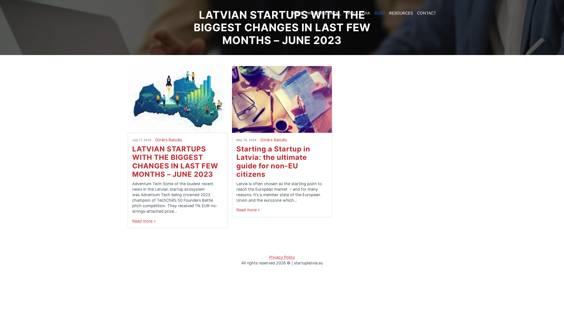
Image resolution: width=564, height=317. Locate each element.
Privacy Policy (282, 257)
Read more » (144, 221)
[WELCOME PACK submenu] (340, 13)
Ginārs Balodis (168, 140)
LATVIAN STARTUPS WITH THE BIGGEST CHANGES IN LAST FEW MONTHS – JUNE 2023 (175, 162)
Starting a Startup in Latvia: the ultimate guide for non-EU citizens (273, 162)
